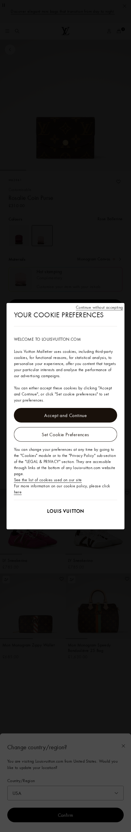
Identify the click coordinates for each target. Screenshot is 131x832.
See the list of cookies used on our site (48, 479)
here (18, 492)
